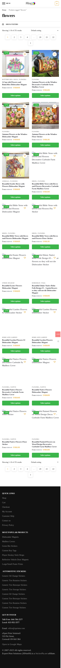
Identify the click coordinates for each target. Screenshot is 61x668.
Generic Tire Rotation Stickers (14, 580)
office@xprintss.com (16, 628)
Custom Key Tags (9, 551)
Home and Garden (9, 337)
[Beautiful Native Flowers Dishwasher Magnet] (45, 371)
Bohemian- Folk (38, 283)
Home (4, 10)
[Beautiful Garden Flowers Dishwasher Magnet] (45, 321)
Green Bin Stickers (9, 546)
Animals (5, 181)
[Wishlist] (25, 54)
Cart (4, 502)
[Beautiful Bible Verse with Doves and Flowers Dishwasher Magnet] (15, 217)
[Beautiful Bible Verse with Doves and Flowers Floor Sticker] (45, 217)
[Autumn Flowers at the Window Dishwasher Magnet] (15, 115)
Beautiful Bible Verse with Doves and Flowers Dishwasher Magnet (15, 237)
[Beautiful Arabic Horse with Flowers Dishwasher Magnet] (15, 165)
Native (13, 387)
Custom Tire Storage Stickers (14, 608)
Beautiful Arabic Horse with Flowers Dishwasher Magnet (13, 185)
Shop (4, 498)
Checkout (6, 507)
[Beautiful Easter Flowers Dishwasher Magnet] (15, 267)
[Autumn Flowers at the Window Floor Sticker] (45, 115)
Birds (34, 181)
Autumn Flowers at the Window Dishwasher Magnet (14, 135)
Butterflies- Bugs (10, 79)
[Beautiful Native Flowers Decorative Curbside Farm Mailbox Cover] (15, 371)
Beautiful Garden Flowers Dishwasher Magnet (42, 341)
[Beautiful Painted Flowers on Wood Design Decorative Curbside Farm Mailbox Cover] (45, 423)
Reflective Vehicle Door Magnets (15, 560)
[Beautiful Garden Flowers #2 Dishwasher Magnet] (15, 321)
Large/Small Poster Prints (12, 564)
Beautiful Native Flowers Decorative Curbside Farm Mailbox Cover (13, 392)
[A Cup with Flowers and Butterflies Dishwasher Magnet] (15, 63)
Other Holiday (8, 283)
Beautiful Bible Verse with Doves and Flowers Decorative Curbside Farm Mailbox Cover (45, 186)
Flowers (22, 79)
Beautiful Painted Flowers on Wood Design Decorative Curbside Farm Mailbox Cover (44, 444)
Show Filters (12, 24)
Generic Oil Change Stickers (13, 576)
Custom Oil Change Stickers (13, 594)
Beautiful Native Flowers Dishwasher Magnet (42, 391)
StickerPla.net (41, 653)
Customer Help (8, 516)
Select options (16, 95)
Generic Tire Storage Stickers (14, 589)
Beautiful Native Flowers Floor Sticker (14, 443)
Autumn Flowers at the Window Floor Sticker (44, 135)
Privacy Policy (8, 525)
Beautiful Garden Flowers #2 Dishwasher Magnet (13, 341)
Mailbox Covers (8, 541)
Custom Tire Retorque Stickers (14, 599)
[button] (56, 4)
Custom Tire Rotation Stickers (14, 603)
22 (53, 37)
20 (40, 37)
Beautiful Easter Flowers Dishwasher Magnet (12, 287)
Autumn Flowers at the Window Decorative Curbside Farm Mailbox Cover (44, 84)
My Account (7, 512)
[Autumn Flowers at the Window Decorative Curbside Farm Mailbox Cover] (45, 63)
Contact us (6, 521)
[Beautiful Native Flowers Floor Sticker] (15, 423)
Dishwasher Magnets (10, 537)
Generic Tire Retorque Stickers (14, 585)
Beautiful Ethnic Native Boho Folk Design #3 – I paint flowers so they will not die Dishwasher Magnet (44, 289)
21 (47, 37)
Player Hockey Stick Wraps (13, 555)
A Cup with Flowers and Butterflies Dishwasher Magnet (14, 83)
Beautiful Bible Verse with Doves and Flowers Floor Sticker (45, 237)
